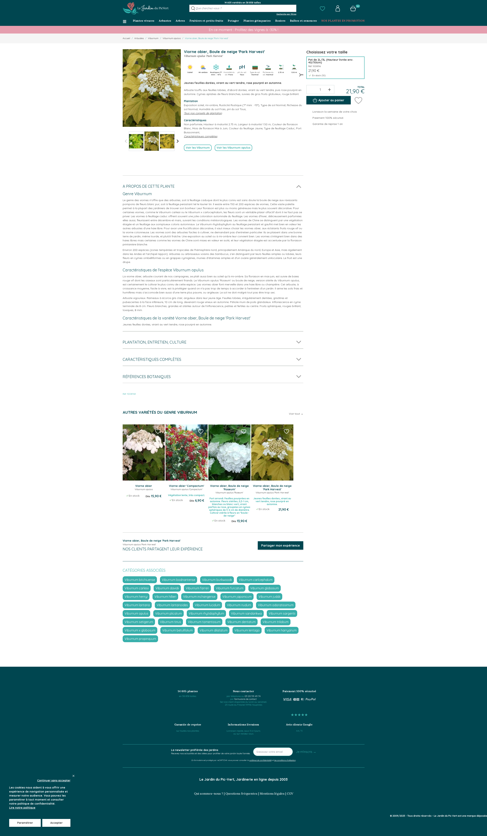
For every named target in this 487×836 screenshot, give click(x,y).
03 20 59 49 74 (252, 696)
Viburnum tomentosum (204, 622)
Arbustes (139, 38)
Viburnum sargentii (282, 613)
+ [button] (329, 89)
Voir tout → (296, 413)
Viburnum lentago (247, 630)
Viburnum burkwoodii (217, 580)
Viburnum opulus (172, 38)
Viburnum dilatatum (214, 630)
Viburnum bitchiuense (140, 580)
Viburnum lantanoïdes (172, 605)
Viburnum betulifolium (177, 630)
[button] (322, 8)
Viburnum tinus (170, 622)
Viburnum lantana (137, 605)
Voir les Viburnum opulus (233, 147)
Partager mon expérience (280, 545)
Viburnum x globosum (140, 630)
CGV (290, 793)
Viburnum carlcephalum (255, 580)
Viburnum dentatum (241, 622)
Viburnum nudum (239, 605)
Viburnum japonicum (237, 597)
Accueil (126, 38)
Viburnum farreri (197, 588)
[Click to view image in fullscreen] (152, 88)
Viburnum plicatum (168, 613)
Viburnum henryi (136, 597)
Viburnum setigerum (139, 622)
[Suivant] (178, 141)
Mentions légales (272, 793)
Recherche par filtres (286, 14)
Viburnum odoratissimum (276, 605)
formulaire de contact (245, 699)
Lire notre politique (22, 807)
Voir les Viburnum (198, 147)
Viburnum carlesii (137, 588)
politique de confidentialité (260, 760)
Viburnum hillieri (165, 597)
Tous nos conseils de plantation (203, 113)
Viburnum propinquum (140, 639)
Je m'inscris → (306, 752)
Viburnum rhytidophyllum (206, 613)
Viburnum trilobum (276, 622)
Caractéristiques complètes (200, 136)
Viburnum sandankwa (246, 613)
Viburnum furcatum (229, 588)
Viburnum (153, 38)
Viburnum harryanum (282, 630)
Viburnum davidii (167, 588)
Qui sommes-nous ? (208, 793)
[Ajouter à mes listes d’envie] (358, 100)
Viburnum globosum (264, 588)
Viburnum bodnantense (178, 580)
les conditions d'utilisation (285, 760)
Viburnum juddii (269, 597)
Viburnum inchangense (199, 597)
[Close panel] (73, 775)
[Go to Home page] (146, 8)
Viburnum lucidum (207, 605)
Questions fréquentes (241, 793)
